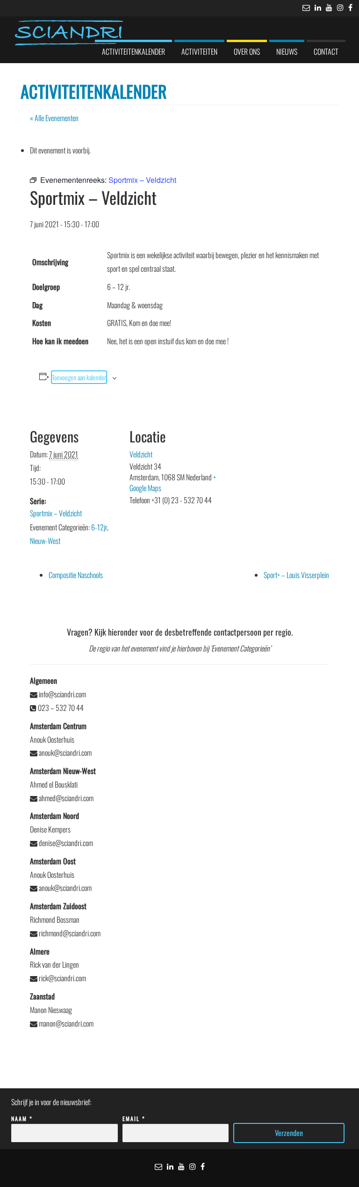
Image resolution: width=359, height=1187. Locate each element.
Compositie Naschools (76, 574)
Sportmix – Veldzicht (56, 513)
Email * (133, 1118)
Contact (326, 51)
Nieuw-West (45, 540)
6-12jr (99, 527)
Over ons (247, 51)
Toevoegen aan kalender (79, 377)
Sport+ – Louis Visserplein (296, 574)
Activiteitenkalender (133, 51)
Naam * (22, 1118)
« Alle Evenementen (54, 117)
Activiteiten (199, 51)
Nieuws (286, 51)
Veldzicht (140, 454)
